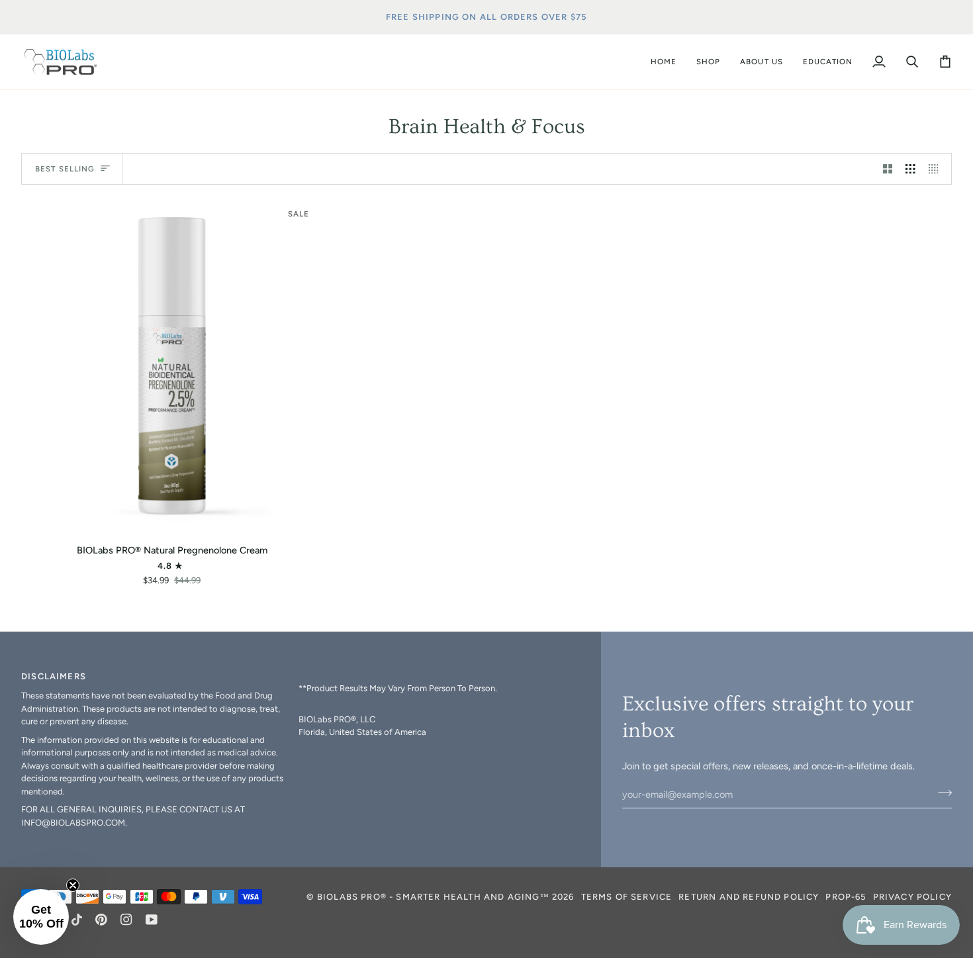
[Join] (941, 792)
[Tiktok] (76, 920)
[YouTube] (152, 920)
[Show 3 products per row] (910, 169)
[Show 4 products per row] (937, 169)
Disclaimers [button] (53, 676)
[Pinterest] (101, 920)
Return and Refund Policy (748, 897)
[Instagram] (126, 920)
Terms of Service (626, 897)
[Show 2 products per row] (888, 169)
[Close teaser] (72, 885)
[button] (708, 62)
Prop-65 (845, 897)
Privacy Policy (912, 897)
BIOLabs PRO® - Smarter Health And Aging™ (433, 897)
